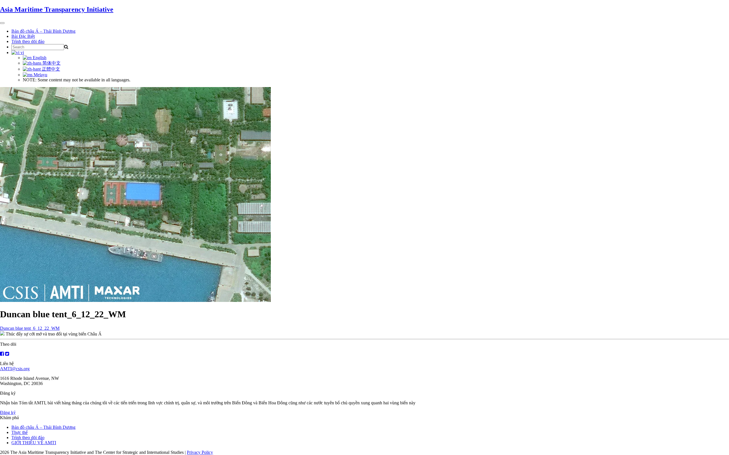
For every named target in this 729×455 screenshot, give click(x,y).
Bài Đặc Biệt (23, 36)
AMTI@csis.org (15, 368)
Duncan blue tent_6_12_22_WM (30, 328)
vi (21, 52)
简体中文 (51, 63)
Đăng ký (8, 412)
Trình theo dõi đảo (27, 41)
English (39, 57)
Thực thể (19, 432)
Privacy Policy (200, 452)
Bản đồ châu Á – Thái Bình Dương (43, 31)
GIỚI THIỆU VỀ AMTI (33, 442)
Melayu (39, 74)
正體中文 (50, 69)
